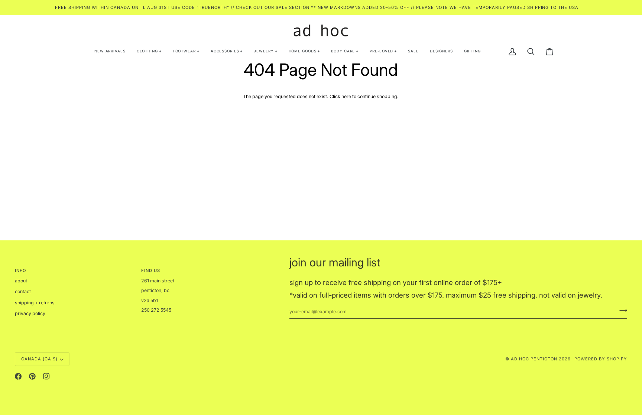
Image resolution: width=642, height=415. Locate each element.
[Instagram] (46, 376)
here (346, 96)
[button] (149, 51)
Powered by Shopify (600, 358)
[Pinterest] (32, 376)
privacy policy (30, 313)
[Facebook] (18, 376)
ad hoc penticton (534, 358)
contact (23, 291)
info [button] (20, 270)
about (21, 280)
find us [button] (150, 270)
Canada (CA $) (39, 358)
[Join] (621, 311)
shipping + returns (35, 302)
